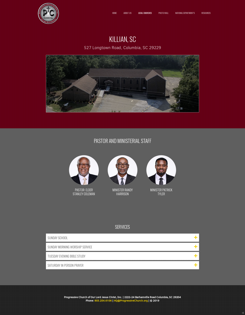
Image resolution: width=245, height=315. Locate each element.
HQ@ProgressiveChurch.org (131, 300)
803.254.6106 (103, 300)
